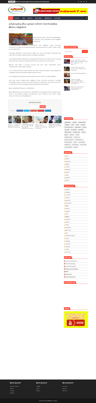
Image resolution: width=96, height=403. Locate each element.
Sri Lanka (74, 129)
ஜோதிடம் (76, 147)
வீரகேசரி (38, 390)
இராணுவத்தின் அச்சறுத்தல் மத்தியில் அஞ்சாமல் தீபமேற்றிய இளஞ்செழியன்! (55, 126)
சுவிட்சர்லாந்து (82, 142)
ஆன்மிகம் (29, 18)
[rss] (84, 1)
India (72, 124)
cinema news (82, 122)
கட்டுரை (77, 134)
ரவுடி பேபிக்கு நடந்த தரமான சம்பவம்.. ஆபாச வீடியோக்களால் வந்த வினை (78, 69)
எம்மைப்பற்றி (57, 18)
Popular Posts (69, 127)
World (84, 132)
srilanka (80, 129)
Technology (76, 132)
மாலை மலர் (65, 386)
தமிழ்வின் (12, 392)
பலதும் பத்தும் (38, 18)
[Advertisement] (80, 32)
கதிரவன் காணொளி (14, 386)
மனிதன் (12, 388)
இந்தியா (66, 134)
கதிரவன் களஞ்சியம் (69, 139)
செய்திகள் (16, 18)
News (77, 124)
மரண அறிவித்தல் (68, 147)
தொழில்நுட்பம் (68, 144)
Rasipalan (78, 127)
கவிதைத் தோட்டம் (79, 139)
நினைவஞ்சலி (75, 144)
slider (84, 127)
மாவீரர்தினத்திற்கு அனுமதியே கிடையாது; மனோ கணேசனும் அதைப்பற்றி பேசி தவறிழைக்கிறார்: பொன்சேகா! (28, 126)
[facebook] (78, 1)
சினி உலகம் (65, 390)
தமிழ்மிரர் (38, 386)
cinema (74, 122)
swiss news (68, 132)
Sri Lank (67, 129)
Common (67, 124)
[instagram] (86, 1)
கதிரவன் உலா (77, 137)
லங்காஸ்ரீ (12, 390)
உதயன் (37, 388)
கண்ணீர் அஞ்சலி (68, 137)
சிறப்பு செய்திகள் (68, 142)
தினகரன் (65, 388)
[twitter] (81, 1)
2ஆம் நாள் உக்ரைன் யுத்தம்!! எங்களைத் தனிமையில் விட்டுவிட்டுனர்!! (32, 1)
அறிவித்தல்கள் (47, 18)
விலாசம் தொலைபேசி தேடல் (71, 261)
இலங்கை (13, 30)
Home (10, 18)
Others (83, 124)
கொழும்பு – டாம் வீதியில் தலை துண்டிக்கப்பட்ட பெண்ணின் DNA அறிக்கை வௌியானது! (14, 126)
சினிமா (24, 18)
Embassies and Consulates (71, 269)
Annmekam (68, 122)
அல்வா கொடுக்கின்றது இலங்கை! (78, 73)
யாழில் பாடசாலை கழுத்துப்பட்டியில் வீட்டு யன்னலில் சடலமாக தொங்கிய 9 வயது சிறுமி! (41, 126)
